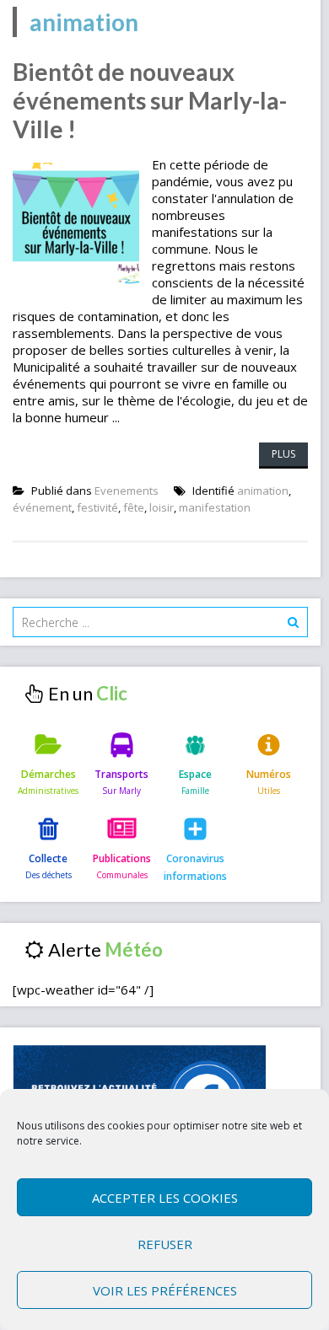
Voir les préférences (165, 1290)
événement (42, 507)
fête (133, 507)
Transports (121, 774)
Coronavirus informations (195, 866)
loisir (161, 507)
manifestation (215, 507)
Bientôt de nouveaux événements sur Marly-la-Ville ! (150, 99)
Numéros (268, 774)
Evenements (126, 490)
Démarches (48, 774)
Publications (122, 858)
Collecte (48, 858)
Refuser (165, 1244)
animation (263, 490)
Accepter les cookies (165, 1197)
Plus (283, 454)
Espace (195, 774)
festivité (97, 507)
